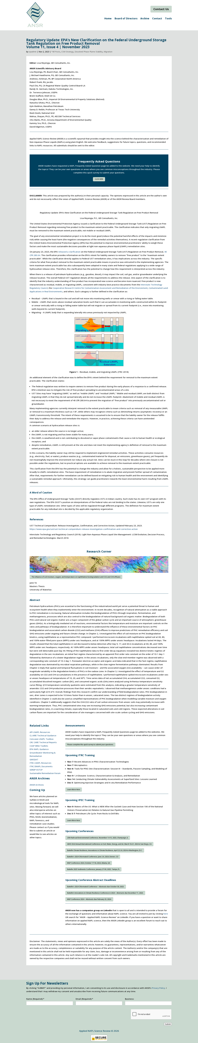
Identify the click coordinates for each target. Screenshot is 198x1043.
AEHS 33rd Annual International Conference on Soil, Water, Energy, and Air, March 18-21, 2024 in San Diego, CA (109, 844)
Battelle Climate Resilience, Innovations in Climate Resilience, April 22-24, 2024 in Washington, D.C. (104, 850)
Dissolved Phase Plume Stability (89, 51)
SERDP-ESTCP (36, 769)
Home (108, 18)
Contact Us (161, 9)
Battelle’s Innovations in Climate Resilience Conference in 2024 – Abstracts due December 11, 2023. (105, 893)
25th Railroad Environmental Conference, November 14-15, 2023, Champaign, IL (97, 838)
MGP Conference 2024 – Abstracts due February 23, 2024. (89, 899)
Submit (168, 1024)
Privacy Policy (158, 988)
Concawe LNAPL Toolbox (41, 739)
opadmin (33, 51)
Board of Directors (125, 18)
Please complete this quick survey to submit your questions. (90, 744)
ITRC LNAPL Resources (40, 763)
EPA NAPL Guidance (39, 749)
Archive (144, 18)
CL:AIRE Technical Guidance (43, 735)
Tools (168, 18)
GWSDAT (34, 759)
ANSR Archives (37, 784)
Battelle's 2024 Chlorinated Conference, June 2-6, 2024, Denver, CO (92, 857)
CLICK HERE (99, 179)
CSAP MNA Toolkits (39, 745)
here (165, 913)
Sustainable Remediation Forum (45, 773)
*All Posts (55, 51)
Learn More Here (73, 789)
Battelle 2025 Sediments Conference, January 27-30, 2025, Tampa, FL (93, 869)
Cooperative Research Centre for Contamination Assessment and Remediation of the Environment (100, 288)
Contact (157, 18)
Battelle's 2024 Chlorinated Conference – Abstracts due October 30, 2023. (95, 886)
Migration (108, 51)
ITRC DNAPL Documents (41, 766)
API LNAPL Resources (40, 732)
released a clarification (69, 251)
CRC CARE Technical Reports (43, 742)
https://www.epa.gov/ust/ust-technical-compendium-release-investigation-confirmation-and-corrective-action (84, 529)
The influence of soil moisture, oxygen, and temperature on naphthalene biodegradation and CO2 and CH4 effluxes (76, 577)
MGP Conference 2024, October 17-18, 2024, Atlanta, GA (88, 863)
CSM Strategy (67, 51)
